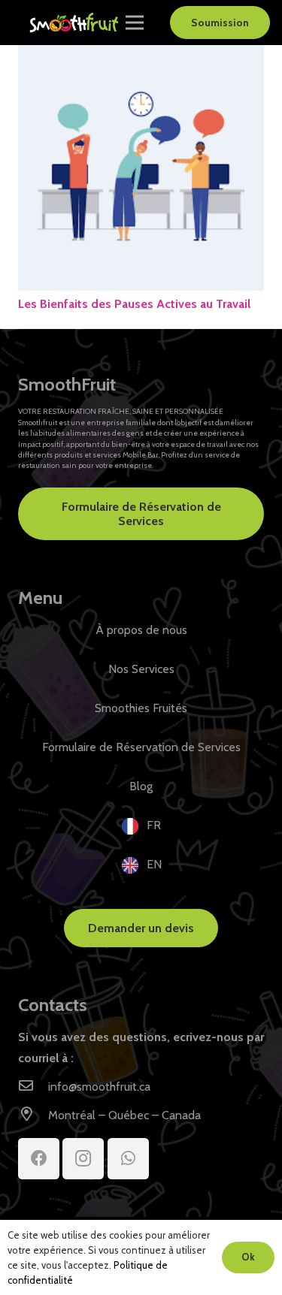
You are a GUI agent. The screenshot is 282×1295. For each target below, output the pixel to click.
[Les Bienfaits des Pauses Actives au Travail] (141, 55)
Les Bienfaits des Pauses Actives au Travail (134, 304)
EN (154, 864)
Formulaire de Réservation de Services (141, 747)
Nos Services (141, 669)
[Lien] (74, 22)
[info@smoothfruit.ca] (33, 1086)
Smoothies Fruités (141, 708)
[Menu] (134, 22)
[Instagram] (83, 1158)
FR (154, 825)
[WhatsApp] (128, 1158)
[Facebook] (38, 1158)
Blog (141, 786)
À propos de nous (141, 630)
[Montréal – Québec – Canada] (33, 1115)
